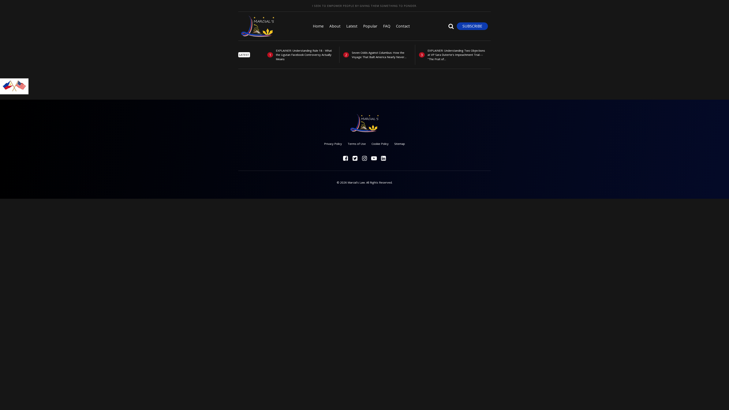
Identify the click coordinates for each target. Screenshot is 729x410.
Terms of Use (357, 144)
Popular (370, 26)
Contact (403, 26)
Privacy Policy (333, 144)
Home (318, 26)
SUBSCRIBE (472, 26)
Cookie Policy (380, 144)
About (335, 26)
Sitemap (399, 144)
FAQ (386, 26)
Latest (351, 26)
